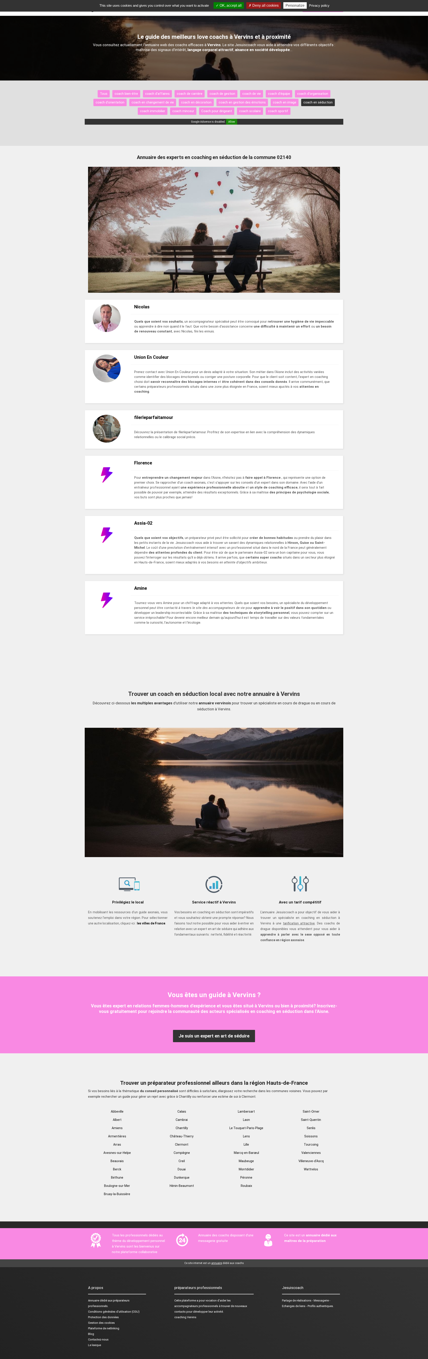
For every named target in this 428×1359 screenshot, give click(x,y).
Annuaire (93, 1300)
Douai (182, 1169)
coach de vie (251, 94)
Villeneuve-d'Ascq (311, 1161)
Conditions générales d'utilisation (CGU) (114, 1311)
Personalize (295, 5)
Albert (117, 1120)
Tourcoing (311, 1144)
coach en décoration (196, 102)
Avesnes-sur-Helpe (117, 1153)
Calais (181, 1111)
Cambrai (182, 1120)
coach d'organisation (312, 94)
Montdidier (246, 1169)
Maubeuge (246, 1161)
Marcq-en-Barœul (246, 1153)
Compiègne (182, 1153)
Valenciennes (311, 1153)
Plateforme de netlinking (103, 1328)
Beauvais (117, 1161)
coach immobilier (152, 111)
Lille (246, 1144)
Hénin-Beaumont (182, 1186)
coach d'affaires (157, 94)
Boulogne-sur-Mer (117, 1186)
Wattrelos (311, 1169)
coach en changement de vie (153, 102)
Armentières (117, 1136)
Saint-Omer (311, 1111)
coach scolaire (250, 111)
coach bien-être (126, 94)
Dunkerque (181, 1177)
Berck (117, 1169)
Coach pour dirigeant (216, 111)
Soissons (311, 1136)
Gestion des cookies (101, 1322)
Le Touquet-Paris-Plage (246, 1128)
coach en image (284, 102)
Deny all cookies (265, 5)
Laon (246, 1120)
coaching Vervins (185, 1317)
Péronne (246, 1177)
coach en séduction (318, 102)
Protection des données (103, 1317)
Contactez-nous (98, 1339)
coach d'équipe (279, 94)
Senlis (311, 1128)
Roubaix (246, 1186)
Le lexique (94, 1345)
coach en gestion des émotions (242, 102)
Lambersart (246, 1111)
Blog (91, 1334)
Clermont (181, 1144)
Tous (103, 94)
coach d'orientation (110, 102)
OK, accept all (230, 5)
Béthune (117, 1177)
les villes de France (151, 923)
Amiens (117, 1128)
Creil (182, 1161)
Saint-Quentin (311, 1120)
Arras (117, 1144)
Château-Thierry (181, 1136)
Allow (231, 121)
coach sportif (278, 111)
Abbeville (117, 1111)
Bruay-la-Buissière (117, 1194)
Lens (246, 1136)
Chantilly (182, 1128)
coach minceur (183, 111)
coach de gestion (222, 94)
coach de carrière (189, 94)
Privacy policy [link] (319, 5)
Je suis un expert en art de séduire (214, 1036)
